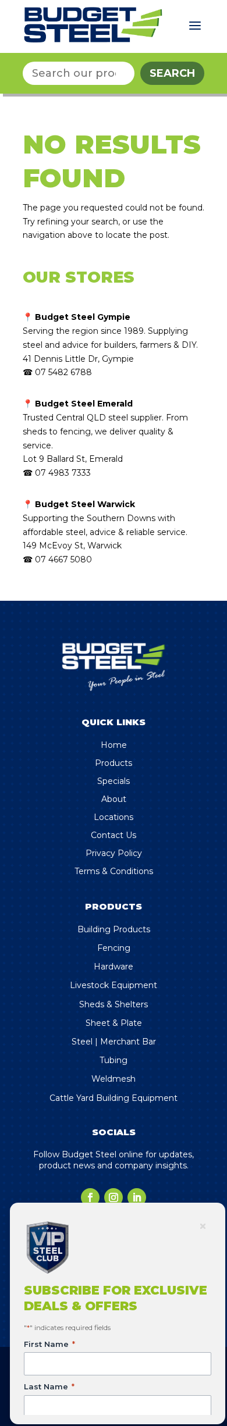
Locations (113, 817)
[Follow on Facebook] (90, 1197)
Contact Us (113, 835)
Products (113, 763)
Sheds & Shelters (113, 1004)
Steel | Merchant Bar (114, 1041)
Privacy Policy (114, 853)
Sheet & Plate (114, 1023)
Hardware (113, 966)
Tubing (113, 1060)
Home (114, 745)
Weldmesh (113, 1079)
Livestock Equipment (113, 985)
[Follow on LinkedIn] (136, 1197)
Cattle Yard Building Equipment (113, 1098)
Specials (113, 781)
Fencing (113, 948)
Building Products (113, 929)
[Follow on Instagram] (113, 1197)
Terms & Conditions (114, 871)
